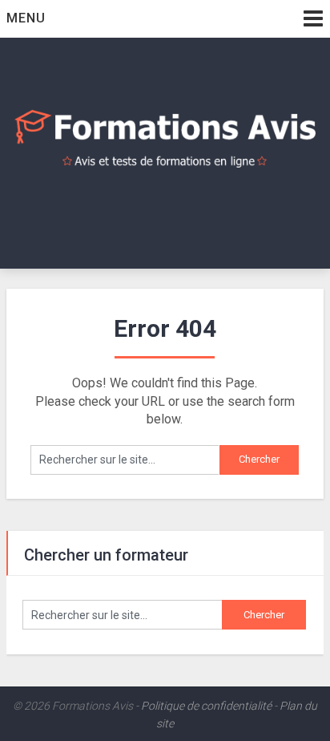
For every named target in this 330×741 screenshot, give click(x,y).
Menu (26, 18)
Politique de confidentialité (206, 705)
